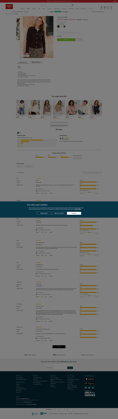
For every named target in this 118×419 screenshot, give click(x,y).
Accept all (74, 213)
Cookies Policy (77, 209)
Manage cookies (44, 213)
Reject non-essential (59, 213)
